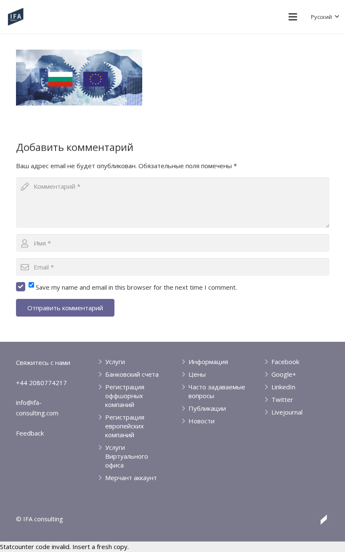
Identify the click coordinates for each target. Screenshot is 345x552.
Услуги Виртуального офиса (126, 456)
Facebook (285, 361)
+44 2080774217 (41, 382)
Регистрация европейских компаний (124, 426)
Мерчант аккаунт (131, 477)
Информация (208, 361)
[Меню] (293, 16)
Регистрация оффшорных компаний (124, 396)
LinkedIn (283, 387)
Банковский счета (132, 374)
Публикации (207, 408)
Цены (197, 374)
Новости (201, 421)
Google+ (283, 374)
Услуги (115, 361)
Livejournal (287, 412)
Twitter (282, 399)
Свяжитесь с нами (43, 362)
